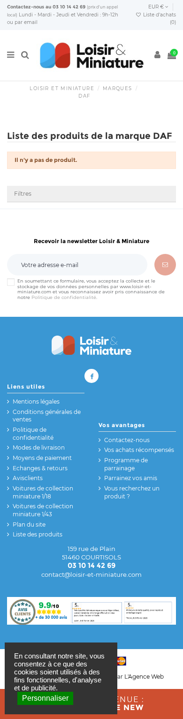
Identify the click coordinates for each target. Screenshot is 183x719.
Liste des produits (37, 534)
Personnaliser (45, 698)
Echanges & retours (40, 468)
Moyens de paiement (42, 457)
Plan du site (29, 524)
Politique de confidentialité (63, 297)
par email (26, 22)
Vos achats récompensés (139, 449)
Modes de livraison (39, 447)
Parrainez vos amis (130, 478)
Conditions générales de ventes (47, 415)
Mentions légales (36, 401)
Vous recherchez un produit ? (132, 492)
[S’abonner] (165, 264)
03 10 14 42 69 (69, 7)
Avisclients (28, 478)
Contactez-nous (25, 7)
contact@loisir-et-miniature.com (91, 574)
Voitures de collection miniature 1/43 (43, 510)
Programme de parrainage (126, 464)
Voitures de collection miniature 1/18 (43, 492)
